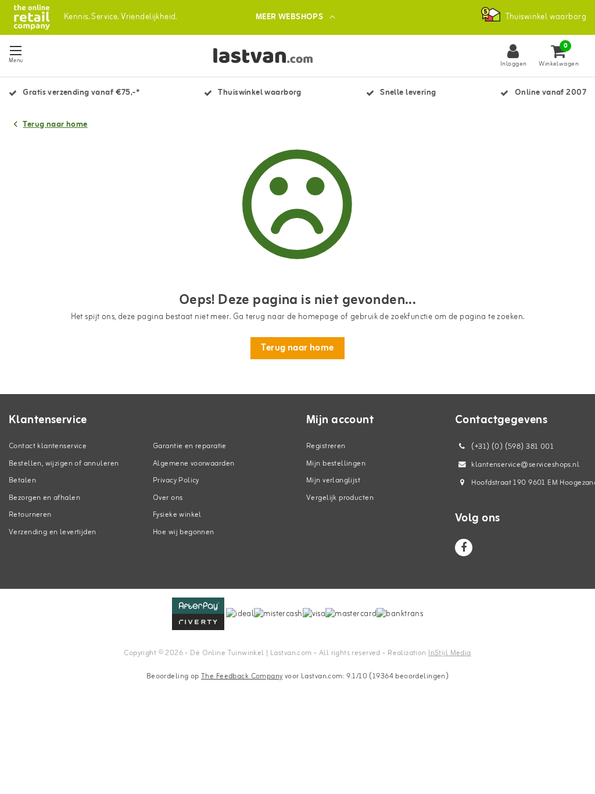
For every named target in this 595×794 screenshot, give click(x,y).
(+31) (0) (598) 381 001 (511, 447)
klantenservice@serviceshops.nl (525, 465)
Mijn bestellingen (335, 463)
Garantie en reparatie (190, 446)
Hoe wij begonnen (183, 532)
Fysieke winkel (177, 515)
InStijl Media (449, 653)
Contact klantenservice (48, 446)
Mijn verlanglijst (333, 480)
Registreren (326, 446)
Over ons (167, 498)
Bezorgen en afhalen (44, 498)
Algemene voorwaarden (193, 463)
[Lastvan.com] (32, 17)
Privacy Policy (176, 480)
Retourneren (30, 515)
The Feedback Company (241, 676)
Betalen (22, 480)
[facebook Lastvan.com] (463, 547)
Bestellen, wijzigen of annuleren (64, 463)
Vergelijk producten (340, 498)
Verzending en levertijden (52, 532)
